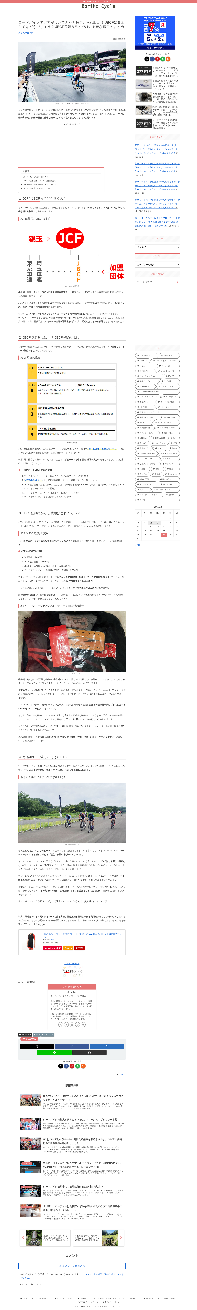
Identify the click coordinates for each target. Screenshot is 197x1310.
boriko (73, 992)
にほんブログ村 (25, 33)
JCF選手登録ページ (33, 480)
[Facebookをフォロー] (66, 1024)
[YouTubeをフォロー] (72, 1024)
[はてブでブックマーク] (107, 1046)
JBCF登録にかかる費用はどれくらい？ (39, 184)
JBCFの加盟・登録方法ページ (102, 449)
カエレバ (53, 939)
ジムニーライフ (131, 1298)
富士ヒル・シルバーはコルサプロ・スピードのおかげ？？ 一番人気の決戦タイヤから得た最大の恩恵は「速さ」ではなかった (157, 222)
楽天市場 (79, 948)
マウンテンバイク (64, 1298)
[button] (89, 1052)
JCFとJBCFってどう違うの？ (35, 177)
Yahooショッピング (53, 948)
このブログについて (85, 1302)
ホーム (26, 1298)
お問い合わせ (169, 1298)
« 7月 (137, 545)
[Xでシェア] (37, 1046)
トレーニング (85, 1298)
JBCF (38, 1035)
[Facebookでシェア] (72, 1046)
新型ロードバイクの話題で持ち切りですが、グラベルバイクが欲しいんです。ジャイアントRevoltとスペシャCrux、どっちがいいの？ (157, 149)
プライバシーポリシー (112, 1302)
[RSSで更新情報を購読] (83, 1024)
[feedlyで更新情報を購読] (77, 1024)
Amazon (68, 948)
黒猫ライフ (150, 1298)
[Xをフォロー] (60, 1024)
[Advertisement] (72, 145)
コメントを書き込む (73, 1265)
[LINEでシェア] (54, 1052)
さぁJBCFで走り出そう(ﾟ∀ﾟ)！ (37, 188)
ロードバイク (26, 1035)
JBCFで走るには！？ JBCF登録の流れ (39, 181)
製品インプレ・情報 (108, 1298)
